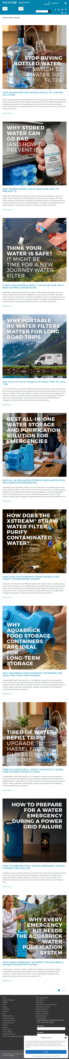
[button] (65, 1038)
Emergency (6, 1009)
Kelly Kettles (39, 1002)
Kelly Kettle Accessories (43, 1007)
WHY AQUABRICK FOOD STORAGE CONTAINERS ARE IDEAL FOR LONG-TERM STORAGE (32, 674)
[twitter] (59, 9)
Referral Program (8, 1016)
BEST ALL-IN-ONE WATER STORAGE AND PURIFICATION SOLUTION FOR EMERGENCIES (34, 481)
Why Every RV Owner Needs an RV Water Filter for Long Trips (34, 382)
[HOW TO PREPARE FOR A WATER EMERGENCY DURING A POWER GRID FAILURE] (34, 830)
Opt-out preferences (38, 1055)
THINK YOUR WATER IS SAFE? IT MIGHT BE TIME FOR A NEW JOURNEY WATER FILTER (33, 286)
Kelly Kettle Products (42, 997)
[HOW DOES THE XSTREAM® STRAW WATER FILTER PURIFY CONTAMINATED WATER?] (34, 541)
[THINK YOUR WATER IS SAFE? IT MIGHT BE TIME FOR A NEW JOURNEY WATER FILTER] (34, 250)
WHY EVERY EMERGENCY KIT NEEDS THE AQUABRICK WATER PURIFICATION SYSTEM (33, 963)
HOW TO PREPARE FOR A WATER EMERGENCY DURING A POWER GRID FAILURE (34, 867)
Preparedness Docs (41, 1016)
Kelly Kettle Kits (40, 1000)
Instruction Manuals (8, 1018)
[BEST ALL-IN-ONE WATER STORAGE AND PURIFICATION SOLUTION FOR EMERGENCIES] (34, 445)
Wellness (5, 1002)
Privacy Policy (47, 1055)
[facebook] (55, 9)
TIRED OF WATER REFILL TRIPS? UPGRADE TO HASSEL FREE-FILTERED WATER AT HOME (33, 770)
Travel (4, 1004)
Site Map (5, 1027)
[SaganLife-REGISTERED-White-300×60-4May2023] (10, 2)
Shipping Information (9, 1034)
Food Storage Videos (42, 1009)
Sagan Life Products (8, 1000)
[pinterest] (65, 9)
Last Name (40, 1032)
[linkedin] (62, 13)
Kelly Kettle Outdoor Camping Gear (46, 1004)
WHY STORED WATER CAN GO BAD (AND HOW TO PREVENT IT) (31, 190)
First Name (41, 1026)
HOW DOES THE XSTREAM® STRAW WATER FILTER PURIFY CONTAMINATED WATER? (31, 577)
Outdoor (5, 1007)
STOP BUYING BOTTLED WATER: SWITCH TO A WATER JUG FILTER (33, 93)
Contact (5, 1025)
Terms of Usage (56, 1055)
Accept (46, 1052)
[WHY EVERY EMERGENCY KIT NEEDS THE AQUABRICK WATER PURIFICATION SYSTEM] (34, 927)
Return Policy (7, 1036)
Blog (4, 1013)
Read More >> (8, 113)
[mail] (65, 13)
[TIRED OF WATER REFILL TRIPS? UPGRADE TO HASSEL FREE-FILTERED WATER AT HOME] (34, 734)
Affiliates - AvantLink (42, 1011)
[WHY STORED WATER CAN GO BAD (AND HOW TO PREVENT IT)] (34, 153)
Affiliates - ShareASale (42, 1013)
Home (4, 997)
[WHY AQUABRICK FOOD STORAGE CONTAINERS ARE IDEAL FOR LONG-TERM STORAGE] (34, 638)
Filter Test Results (41, 1018)
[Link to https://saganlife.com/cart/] (65, 3)
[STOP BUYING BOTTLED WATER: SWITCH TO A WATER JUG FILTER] (34, 57)
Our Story (5, 1011)
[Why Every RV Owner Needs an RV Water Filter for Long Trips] (34, 346)
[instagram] (62, 9)
